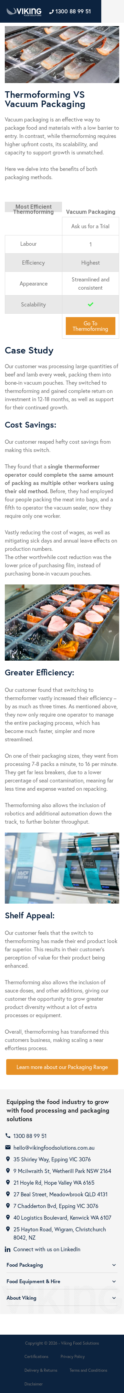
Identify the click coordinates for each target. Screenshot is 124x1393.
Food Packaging (62, 1264)
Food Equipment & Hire (62, 1281)
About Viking (62, 1297)
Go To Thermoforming (90, 326)
